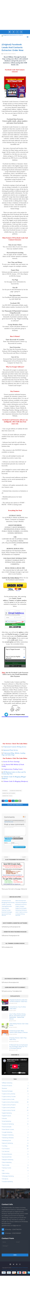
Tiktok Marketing (15, 1162)
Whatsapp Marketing (15, 1176)
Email (12, 842)
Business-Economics (20, 904)
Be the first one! (8, 821)
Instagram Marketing (15, 1135)
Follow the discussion (24, 816)
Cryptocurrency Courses (15, 1096)
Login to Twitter (7, 840)
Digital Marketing (15, 1113)
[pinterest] (21, 32)
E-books (15, 1118)
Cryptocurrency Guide (15, 1099)
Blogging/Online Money (8, 902)
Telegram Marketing (15, 1159)
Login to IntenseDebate (8, 838)
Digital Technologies (20, 908)
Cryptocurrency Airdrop (15, 1093)
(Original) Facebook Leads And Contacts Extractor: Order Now (18, 1000)
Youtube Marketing (15, 1181)
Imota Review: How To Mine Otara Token (17, 1007)
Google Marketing (15, 1132)
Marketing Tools (7, 795)
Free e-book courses (15, 1129)
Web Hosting (15, 1173)
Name (6, 842)
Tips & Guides (15, 1165)
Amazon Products (15, 1085)
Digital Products (15, 1115)
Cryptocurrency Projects (15, 1104)
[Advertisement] (15, 15)
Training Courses (6, 910)
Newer (6, 857)
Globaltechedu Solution (9, 53)
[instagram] (17, 32)
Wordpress (15, 1178)
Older (24, 857)
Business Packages (7, 912)
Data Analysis (5, 908)
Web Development (20, 900)
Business (4, 790)
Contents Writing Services (20, 914)
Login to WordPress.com (17, 838)
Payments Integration (21, 902)
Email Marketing (15, 1121)
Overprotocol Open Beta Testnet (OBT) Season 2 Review (18, 1031)
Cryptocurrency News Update (15, 1102)
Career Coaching (6, 904)
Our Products (15, 1148)
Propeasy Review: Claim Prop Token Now (17, 1038)
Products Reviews (15, 1154)
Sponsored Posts (15, 1157)
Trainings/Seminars (7, 906)
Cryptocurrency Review (15, 1107)
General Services (6, 900)
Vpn (15, 1170)
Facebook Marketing (15, 790)
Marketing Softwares (8, 793)
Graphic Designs (19, 906)
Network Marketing (15, 1143)
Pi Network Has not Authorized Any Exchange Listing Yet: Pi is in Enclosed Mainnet (18, 1046)
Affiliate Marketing (15, 1082)
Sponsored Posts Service (6, 914)
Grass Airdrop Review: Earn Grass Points (18, 1024)
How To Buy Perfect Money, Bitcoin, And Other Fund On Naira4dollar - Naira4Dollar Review (17, 1016)
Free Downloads (15, 1126)
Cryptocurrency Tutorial (15, 1110)
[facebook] (9, 32)
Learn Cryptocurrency (21, 912)
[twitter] (13, 32)
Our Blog (15, 1146)
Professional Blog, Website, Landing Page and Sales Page (13, 754)
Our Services (15, 1151)
